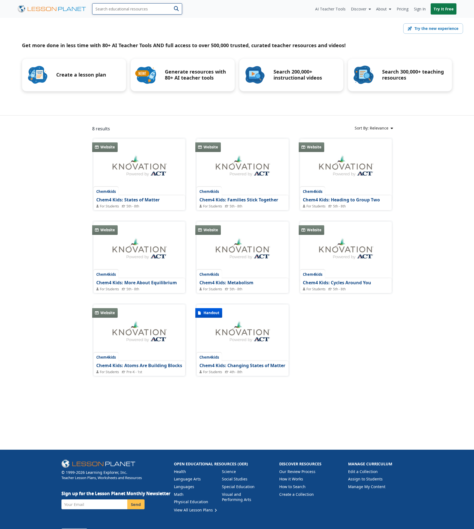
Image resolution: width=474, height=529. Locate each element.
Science (229, 471)
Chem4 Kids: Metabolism (226, 283)
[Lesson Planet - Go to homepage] (55, 9)
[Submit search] (176, 9)
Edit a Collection (363, 471)
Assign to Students (365, 479)
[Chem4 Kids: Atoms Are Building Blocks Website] (139, 334)
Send (136, 504)
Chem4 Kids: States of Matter (128, 200)
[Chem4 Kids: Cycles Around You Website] (346, 251)
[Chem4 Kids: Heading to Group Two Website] (346, 168)
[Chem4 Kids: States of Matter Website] (139, 168)
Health (180, 471)
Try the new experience (436, 28)
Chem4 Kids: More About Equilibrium (136, 283)
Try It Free (443, 9)
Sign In (420, 9)
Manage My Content (366, 486)
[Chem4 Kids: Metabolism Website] (242, 251)
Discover (358, 9)
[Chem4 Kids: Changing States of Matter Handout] (242, 334)
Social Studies (234, 479)
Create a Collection (296, 494)
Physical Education (191, 501)
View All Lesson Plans (194, 510)
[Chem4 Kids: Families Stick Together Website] (242, 168)
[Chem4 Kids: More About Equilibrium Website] (139, 251)
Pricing (402, 9)
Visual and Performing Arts (236, 497)
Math (179, 494)
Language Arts (187, 479)
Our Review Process (297, 471)
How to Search (292, 486)
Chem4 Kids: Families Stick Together (238, 200)
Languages (184, 486)
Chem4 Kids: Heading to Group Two (341, 200)
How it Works (291, 479)
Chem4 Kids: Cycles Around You (337, 283)
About (381, 9)
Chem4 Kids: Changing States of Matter (242, 365)
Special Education (238, 486)
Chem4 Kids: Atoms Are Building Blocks (139, 365)
